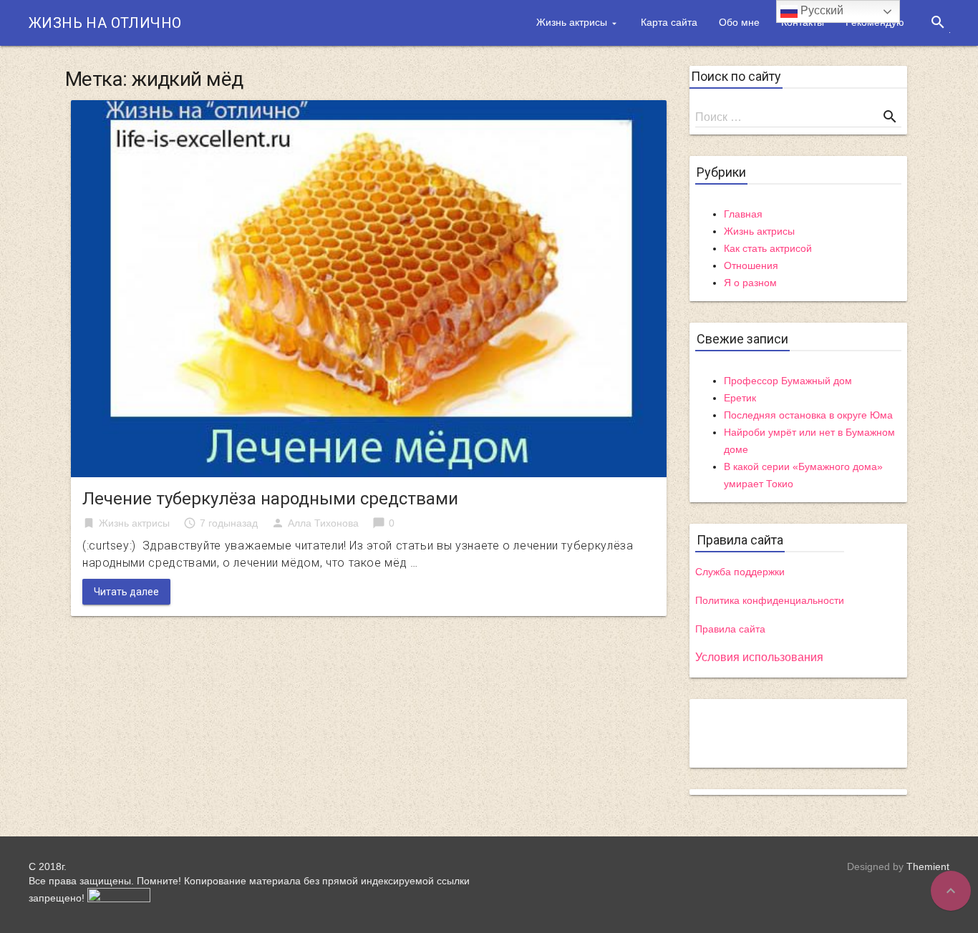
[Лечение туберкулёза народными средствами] (369, 288)
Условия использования (759, 657)
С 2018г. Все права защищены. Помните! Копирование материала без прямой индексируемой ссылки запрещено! (249, 882)
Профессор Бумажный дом (788, 380)
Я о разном (750, 282)
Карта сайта (669, 22)
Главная (743, 214)
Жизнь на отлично (105, 22)
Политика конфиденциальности (769, 600)
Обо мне (739, 22)
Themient (927, 866)
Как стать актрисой (768, 248)
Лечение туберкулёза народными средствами (270, 499)
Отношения (751, 265)
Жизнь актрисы (571, 22)
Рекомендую (875, 22)
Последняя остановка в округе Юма (808, 415)
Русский (820, 10)
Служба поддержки (740, 571)
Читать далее (126, 591)
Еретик (740, 398)
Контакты (802, 22)
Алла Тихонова (323, 523)
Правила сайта (730, 629)
